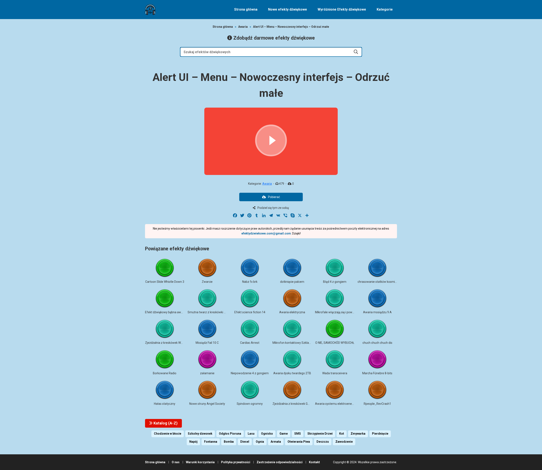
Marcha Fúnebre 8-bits (377, 373)
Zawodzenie (344, 441)
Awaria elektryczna (292, 312)
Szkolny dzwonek (200, 433)
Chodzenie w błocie (167, 433)
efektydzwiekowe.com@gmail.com (266, 233)
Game (283, 433)
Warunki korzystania (200, 462)
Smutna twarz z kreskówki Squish (210, 312)
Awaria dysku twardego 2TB (292, 373)
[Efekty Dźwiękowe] (150, 9)
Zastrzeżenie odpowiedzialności (280, 462)
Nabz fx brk (249, 281)
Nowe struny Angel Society (207, 403)
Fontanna (210, 441)
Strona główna (245, 9)
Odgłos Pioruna (230, 433)
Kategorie (385, 9)
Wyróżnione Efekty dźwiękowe (342, 9)
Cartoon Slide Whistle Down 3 (164, 281)
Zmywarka (358, 433)
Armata (276, 441)
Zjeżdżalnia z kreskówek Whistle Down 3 (172, 342)
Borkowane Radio (164, 373)
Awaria (243, 26)
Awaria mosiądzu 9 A (377, 312)
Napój (193, 441)
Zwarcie (207, 281)
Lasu (251, 433)
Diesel (244, 441)
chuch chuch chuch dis (377, 342)
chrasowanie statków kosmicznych (381, 281)
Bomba (229, 441)
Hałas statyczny (164, 403)
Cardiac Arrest (249, 342)
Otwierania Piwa (299, 441)
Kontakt (314, 462)
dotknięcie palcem (292, 281)
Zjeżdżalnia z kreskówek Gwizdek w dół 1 (299, 403)
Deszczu (323, 441)
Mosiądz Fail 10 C (207, 342)
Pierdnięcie (380, 433)
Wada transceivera (334, 373)
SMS (297, 433)
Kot (341, 433)
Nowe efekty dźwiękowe (287, 9)
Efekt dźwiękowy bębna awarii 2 (166, 312)
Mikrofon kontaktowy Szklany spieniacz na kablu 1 (306, 342)
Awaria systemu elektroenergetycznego (342, 403)
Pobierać (274, 197)
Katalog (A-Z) (165, 423)
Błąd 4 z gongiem (334, 281)
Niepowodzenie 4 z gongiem (250, 373)
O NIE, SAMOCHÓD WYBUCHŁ (334, 342)
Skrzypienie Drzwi (320, 433)
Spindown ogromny (250, 403)
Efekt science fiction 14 (249, 312)
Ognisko (267, 433)
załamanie (207, 373)
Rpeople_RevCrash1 (377, 403)
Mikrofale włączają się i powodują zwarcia (343, 312)
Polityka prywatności (235, 462)
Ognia (260, 441)
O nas (176, 462)
